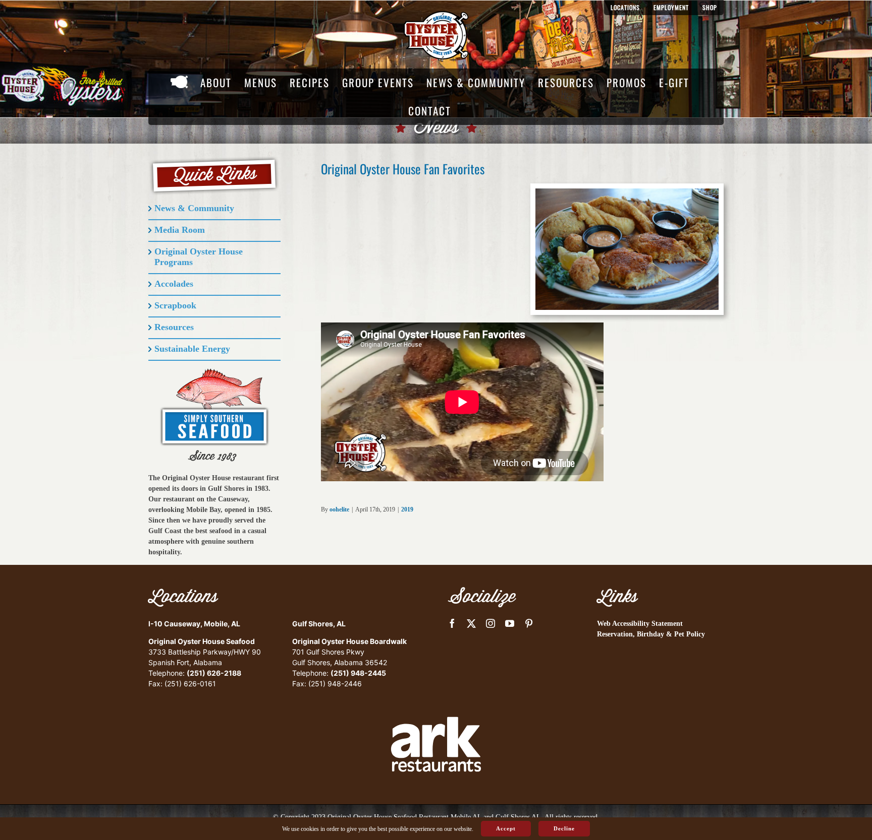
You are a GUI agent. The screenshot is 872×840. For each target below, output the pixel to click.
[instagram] (490, 623)
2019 (407, 509)
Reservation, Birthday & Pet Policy (651, 634)
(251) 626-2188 (214, 673)
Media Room (179, 230)
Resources (174, 327)
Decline (564, 828)
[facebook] (452, 623)
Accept (506, 828)
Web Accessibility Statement (640, 623)
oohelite (339, 509)
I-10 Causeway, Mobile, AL (194, 623)
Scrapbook (175, 305)
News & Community (194, 208)
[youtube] (509, 623)
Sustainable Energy (192, 349)
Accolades (173, 284)
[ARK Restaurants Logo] (436, 699)
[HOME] (179, 83)
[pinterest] (528, 623)
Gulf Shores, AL (319, 623)
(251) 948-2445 (358, 673)
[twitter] (471, 623)
